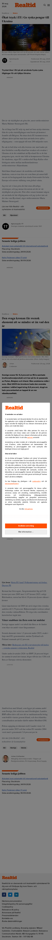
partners (30, 437)
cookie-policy (36, 481)
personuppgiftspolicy (12, 483)
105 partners (28, 509)
